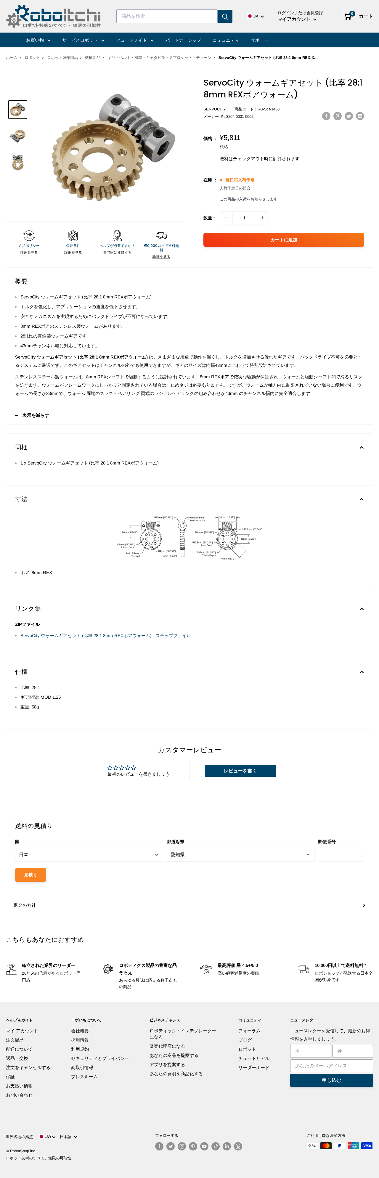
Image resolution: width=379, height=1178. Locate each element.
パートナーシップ (183, 40)
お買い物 (35, 40)
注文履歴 (15, 1039)
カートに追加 (284, 239)
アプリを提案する (167, 1064)
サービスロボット (80, 40)
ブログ (245, 1039)
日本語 (67, 1136)
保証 (10, 1076)
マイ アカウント (22, 1030)
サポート (260, 40)
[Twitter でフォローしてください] (170, 1146)
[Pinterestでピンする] (337, 116)
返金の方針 (25, 905)
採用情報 (80, 1039)
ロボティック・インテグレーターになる (183, 1033)
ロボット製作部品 (62, 57)
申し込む (331, 1080)
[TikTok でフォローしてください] (215, 1146)
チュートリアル (253, 1058)
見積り (30, 874)
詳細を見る (29, 252)
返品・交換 (17, 1058)
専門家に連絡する (117, 252)
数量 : (209, 217)
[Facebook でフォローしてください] (159, 1146)
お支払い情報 (19, 1085)
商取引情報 (82, 1067)
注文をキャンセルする (28, 1067)
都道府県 (175, 841)
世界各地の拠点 (19, 1136)
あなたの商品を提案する (174, 1055)
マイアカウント (294, 19)
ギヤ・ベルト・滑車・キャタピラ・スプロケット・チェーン (159, 57)
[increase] (262, 218)
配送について (19, 1049)
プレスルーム (84, 1076)
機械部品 (92, 57)
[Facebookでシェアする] (326, 116)
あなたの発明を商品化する (176, 1073)
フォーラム (249, 1030)
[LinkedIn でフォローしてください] (227, 1146)
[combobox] (167, 16)
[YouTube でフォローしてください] (204, 1146)
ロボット (32, 57)
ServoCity (214, 109)
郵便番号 (327, 841)
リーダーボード (253, 1067)
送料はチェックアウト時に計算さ (253, 158)
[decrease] (226, 218)
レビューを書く (240, 770)
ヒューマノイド (132, 40)
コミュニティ (226, 40)
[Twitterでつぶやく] (349, 116)
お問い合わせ (19, 1094)
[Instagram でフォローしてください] (182, 1146)
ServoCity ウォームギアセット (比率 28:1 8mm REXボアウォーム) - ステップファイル (105, 635)
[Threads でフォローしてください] (238, 1146)
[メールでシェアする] (360, 116)
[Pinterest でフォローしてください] (193, 1146)
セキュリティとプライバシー (100, 1058)
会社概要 (80, 1030)
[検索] (225, 16)
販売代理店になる (167, 1046)
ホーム (11, 57)
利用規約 (80, 1049)
